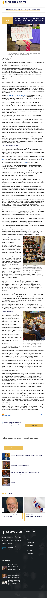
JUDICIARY (29, 550)
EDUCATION (30, 545)
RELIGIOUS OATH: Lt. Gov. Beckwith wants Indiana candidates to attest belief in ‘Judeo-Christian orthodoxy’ (14, 568)
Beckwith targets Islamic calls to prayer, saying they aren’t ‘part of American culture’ (14, 582)
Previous (2, 510)
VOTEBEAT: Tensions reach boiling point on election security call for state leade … (34, 516)
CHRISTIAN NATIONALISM (33, 537)
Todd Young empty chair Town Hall (17, 95)
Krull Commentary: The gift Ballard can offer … (10, 515)
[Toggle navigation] (29, 2)
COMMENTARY (30, 542)
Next (45, 510)
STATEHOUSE (30, 553)
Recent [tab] (32, 448)
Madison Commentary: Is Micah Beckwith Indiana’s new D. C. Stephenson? (14, 575)
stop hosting (24, 162)
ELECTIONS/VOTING (31, 548)
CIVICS (28, 539)
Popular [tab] (13, 448)
